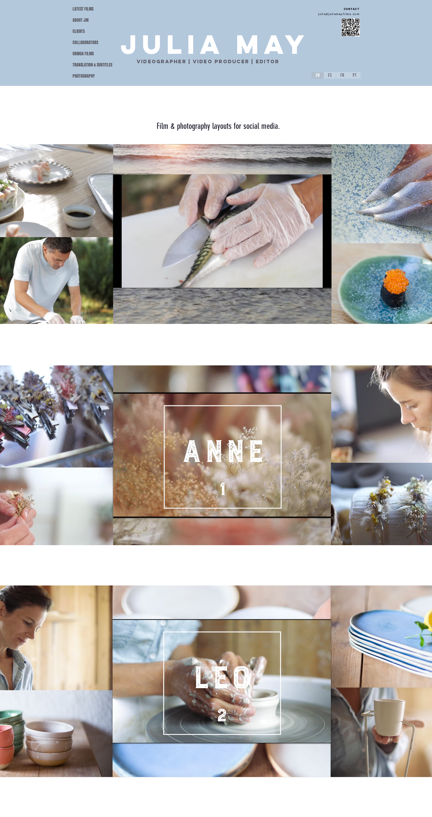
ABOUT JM (80, 20)
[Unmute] (131, 280)
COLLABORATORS (85, 42)
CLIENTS (79, 31)
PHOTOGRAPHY (84, 76)
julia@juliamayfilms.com (339, 14)
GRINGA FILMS (83, 54)
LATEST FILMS (83, 9)
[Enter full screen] (323, 280)
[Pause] (121, 280)
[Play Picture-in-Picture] (313, 280)
